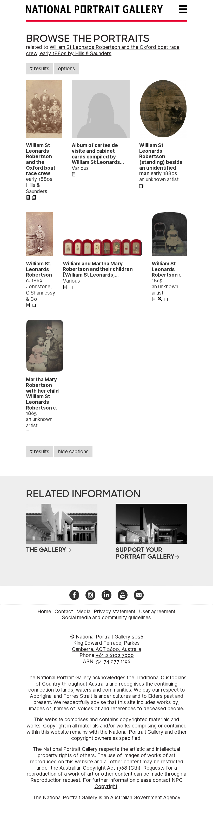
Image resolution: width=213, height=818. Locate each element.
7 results (39, 69)
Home (44, 612)
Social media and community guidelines (106, 618)
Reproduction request (55, 780)
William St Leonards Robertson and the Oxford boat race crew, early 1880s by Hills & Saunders (102, 50)
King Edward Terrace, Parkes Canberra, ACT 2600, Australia (106, 646)
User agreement (157, 612)
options (66, 69)
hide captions (73, 452)
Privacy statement (115, 612)
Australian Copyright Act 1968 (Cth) (100, 768)
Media (83, 612)
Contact (64, 612)
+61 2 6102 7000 (115, 655)
